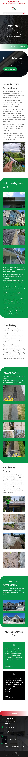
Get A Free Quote (18, 46)
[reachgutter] (14, 226)
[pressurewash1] (14, 419)
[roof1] (14, 511)
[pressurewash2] (14, 401)
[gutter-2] (14, 263)
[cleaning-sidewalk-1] (14, 456)
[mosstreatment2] (14, 567)
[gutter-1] (14, 244)
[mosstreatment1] (14, 530)
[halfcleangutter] (14, 207)
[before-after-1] (14, 438)
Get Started (10, 69)
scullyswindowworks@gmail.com (14, 746)
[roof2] (14, 548)
